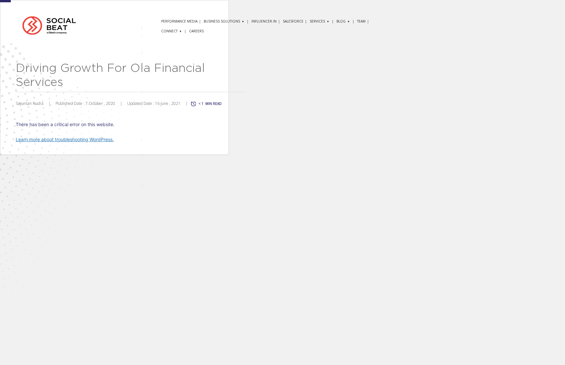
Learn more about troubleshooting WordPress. (65, 139)
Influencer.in (264, 21)
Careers (196, 31)
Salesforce (293, 21)
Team (361, 21)
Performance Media (179, 21)
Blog (341, 21)
